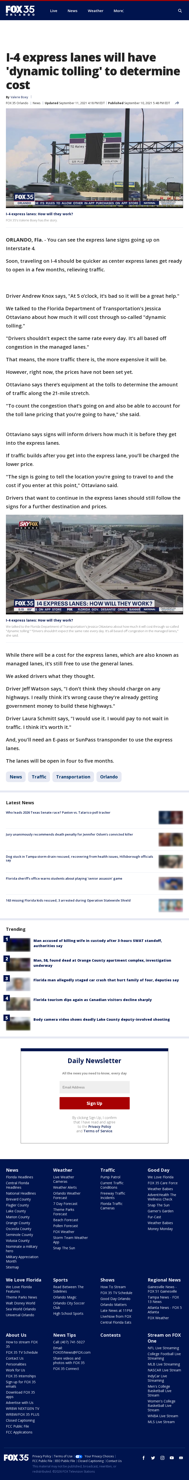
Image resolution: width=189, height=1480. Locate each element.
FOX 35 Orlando (17, 103)
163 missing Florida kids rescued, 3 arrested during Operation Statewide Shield (68, 900)
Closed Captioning (20, 1420)
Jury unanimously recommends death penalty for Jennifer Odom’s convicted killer (69, 834)
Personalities (16, 1364)
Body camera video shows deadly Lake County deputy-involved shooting (101, 1019)
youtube (172, 1458)
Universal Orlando (20, 1315)
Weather (62, 1170)
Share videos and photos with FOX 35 (69, 1360)
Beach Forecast (65, 1219)
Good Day (158, 1170)
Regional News (164, 1280)
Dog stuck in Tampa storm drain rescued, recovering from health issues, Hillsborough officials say (79, 858)
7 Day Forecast (65, 1203)
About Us (16, 1335)
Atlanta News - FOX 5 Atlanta (165, 1309)
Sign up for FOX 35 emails (21, 1384)
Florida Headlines (19, 1177)
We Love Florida (160, 1177)
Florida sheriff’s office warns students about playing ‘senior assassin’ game (64, 878)
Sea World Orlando (21, 1309)
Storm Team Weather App (70, 1239)
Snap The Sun (64, 1248)
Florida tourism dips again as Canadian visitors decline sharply (92, 999)
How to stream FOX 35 (22, 1344)
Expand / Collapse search (180, 11)
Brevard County (18, 1199)
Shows (107, 1280)
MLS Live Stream (161, 1421)
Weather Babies (160, 1188)
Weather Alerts (65, 1187)
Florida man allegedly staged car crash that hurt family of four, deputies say (106, 980)
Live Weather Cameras (63, 1179)
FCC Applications (19, 1432)
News (36, 103)
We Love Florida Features (19, 1289)
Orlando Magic (65, 1297)
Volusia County (18, 1240)
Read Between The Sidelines (68, 1289)
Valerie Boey (19, 97)
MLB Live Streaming (164, 1364)
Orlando (109, 777)
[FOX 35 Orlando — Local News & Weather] (22, 10)
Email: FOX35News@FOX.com (72, 1350)
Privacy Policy (99, 1126)
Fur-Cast (154, 1217)
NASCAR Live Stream (164, 1370)
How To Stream (113, 1286)
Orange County (18, 1222)
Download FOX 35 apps (20, 1394)
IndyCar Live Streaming (157, 1378)
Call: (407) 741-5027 (69, 1342)
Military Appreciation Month (22, 1259)
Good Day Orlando (115, 1298)
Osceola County (18, 1228)
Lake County (16, 1211)
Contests (110, 1335)
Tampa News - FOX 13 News (163, 1299)
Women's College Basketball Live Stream (161, 1405)
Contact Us (15, 1358)
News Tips (64, 1335)
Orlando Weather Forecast (66, 1195)
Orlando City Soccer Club (69, 1305)
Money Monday (160, 1228)
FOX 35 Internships (21, 1376)
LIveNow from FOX (115, 1316)
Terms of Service (97, 1131)
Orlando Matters (113, 1304)
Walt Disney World (20, 1303)
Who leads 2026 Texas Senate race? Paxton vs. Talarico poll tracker (58, 812)
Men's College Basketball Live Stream (160, 1391)
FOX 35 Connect (66, 1368)
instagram (162, 1458)
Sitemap (12, 1267)
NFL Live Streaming (163, 1348)
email (181, 1458)
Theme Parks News (21, 1297)
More (118, 10)
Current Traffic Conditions (112, 1185)
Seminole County (19, 1234)
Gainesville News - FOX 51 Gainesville (162, 1289)
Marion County (18, 1217)
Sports (60, 1280)
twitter (153, 1458)
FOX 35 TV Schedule (116, 1292)
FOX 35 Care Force (163, 1183)
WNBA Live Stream (163, 1416)
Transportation (73, 777)
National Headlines (21, 1193)
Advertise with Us (19, 1402)
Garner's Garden (160, 1211)
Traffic (39, 777)
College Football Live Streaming (164, 1356)
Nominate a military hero (21, 1248)
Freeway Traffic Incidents (112, 1195)
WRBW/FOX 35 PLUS (22, 1414)
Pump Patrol (110, 1177)
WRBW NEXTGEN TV (22, 1408)
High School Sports (68, 1313)
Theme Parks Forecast (63, 1211)
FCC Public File (17, 1426)
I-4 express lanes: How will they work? (39, 214)
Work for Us (15, 1370)
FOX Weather (63, 1231)
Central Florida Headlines (17, 1185)
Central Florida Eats (115, 1322)
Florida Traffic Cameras (111, 1205)
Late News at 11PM (116, 1310)
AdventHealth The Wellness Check (162, 1196)
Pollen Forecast (65, 1225)
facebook (144, 1458)
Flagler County (17, 1205)
